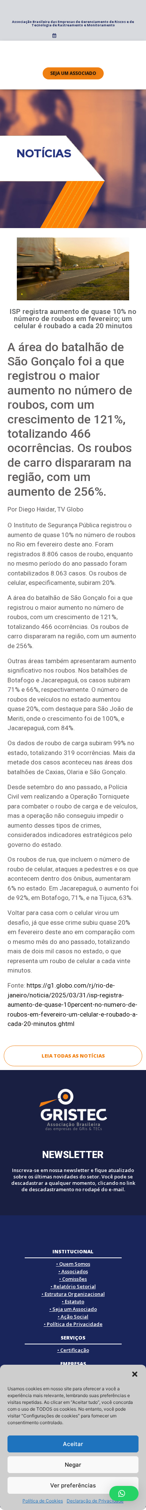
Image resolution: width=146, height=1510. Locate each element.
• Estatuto (73, 1301)
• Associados (73, 1271)
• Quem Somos (73, 1263)
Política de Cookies (42, 1501)
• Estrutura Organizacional (73, 1294)
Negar (73, 1464)
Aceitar (73, 1444)
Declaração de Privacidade (95, 1501)
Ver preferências (73, 1485)
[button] (135, 1374)
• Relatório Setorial (73, 1286)
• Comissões (73, 1279)
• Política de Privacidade (73, 1324)
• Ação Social (73, 1316)
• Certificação (73, 1350)
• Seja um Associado (73, 1309)
